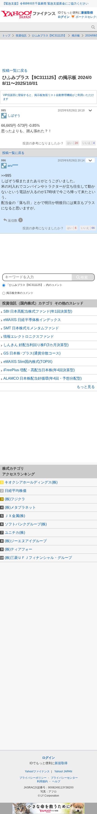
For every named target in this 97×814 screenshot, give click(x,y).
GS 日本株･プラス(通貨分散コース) (31, 353)
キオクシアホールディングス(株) (31, 482)
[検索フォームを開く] (93, 27)
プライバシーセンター (64, 777)
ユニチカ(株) (15, 532)
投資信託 (21, 35)
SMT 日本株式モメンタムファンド (31, 328)
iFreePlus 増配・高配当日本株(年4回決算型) (39, 370)
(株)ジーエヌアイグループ (26, 541)
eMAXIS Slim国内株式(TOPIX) (27, 362)
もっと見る (86, 387)
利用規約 (42, 781)
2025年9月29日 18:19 (71, 110)
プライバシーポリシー (32, 777)
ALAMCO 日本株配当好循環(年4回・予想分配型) (42, 378)
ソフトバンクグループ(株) (26, 524)
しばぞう (14, 115)
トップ (6, 35)
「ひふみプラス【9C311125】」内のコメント (34, 285)
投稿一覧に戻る (15, 70)
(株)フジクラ (15, 499)
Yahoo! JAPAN (63, 771)
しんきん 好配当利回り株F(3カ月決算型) (36, 345)
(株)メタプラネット (20, 507)
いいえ (89, 143)
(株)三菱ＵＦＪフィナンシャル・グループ (38, 558)
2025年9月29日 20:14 (71, 160)
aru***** (13, 165)
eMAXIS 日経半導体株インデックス (32, 320)
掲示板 (76, 35)
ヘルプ (56, 781)
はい (72, 143)
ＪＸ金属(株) (15, 516)
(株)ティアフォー (18, 549)
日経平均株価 (15, 491)
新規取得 (87, 12)
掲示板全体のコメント (19, 292)
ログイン (63, 17)
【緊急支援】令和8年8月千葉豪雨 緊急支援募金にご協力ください (45, 3)
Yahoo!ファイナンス (37, 771)
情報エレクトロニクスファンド (28, 336)
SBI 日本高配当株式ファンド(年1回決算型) (37, 311)
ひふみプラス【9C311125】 (49, 35)
